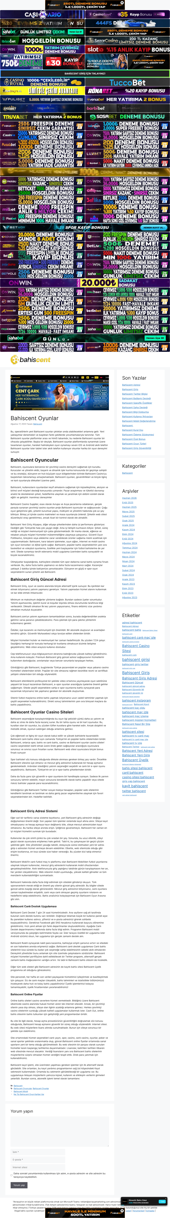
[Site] (42, 125)
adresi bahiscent (132, 622)
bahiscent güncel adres (133, 686)
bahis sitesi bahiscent (137, 768)
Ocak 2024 (128, 575)
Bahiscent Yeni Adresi (137, 750)
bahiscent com (129, 655)
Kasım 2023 (128, 584)
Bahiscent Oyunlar (41, 1088)
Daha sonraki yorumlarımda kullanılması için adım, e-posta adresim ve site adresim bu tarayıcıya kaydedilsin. (59, 1175)
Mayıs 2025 (128, 511)
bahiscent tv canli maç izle (135, 739)
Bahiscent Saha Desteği (135, 407)
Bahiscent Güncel (132, 682)
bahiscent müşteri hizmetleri (139, 720)
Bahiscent (18, 1086)
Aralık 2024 (128, 525)
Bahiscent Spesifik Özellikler (137, 403)
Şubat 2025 (128, 516)
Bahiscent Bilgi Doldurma (135, 412)
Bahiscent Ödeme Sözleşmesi (138, 434)
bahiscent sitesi (133, 731)
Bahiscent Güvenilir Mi (133, 689)
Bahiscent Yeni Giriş (136, 755)
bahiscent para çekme (129, 728)
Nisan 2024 (128, 561)
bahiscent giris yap (128, 668)
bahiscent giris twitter (135, 664)
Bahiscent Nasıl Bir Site (136, 724)
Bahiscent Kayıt (141, 704)
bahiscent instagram (136, 700)
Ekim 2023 (127, 588)
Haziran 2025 (129, 507)
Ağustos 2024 (129, 543)
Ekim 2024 (127, 534)
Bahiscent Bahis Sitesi (150, 630)
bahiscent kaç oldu (133, 707)
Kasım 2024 (128, 529)
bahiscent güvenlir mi (132, 693)
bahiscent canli (127, 634)
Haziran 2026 (129, 498)
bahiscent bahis (131, 630)
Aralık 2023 (128, 579)
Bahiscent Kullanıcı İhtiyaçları (137, 416)
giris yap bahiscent (133, 781)
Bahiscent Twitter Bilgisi (135, 394)
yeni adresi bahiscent (129, 795)
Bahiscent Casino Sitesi (136, 648)
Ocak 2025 (128, 520)
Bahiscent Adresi (131, 385)
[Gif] (85, 172)
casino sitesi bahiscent (138, 777)
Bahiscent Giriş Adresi (139, 678)
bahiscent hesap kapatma (131, 696)
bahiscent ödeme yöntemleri (131, 764)
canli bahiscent (132, 772)
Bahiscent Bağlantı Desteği (136, 398)
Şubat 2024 (128, 570)
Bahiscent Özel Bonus (133, 439)
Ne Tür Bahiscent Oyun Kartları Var (29, 1094)
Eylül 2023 (127, 593)
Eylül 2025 (127, 502)
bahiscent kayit (127, 704)
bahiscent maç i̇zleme (135, 716)
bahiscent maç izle (135, 712)
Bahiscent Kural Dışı (132, 430)
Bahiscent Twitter (130, 746)
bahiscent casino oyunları (130, 642)
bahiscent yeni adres (148, 747)
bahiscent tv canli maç (135, 735)
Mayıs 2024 (128, 556)
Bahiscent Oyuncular (23, 1088)
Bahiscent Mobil (21, 1091)
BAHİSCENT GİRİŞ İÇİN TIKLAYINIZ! (85, 73)
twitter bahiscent (134, 791)
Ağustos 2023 (129, 597)
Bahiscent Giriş (130, 389)
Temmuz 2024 (130, 547)
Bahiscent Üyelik (135, 760)
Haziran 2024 (129, 552)
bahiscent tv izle (132, 743)
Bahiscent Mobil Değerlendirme (139, 421)
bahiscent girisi (136, 659)
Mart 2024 (127, 566)
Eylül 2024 (127, 538)
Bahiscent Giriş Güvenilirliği (136, 448)
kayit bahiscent (135, 786)
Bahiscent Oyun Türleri (134, 443)
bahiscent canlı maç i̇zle (139, 637)
